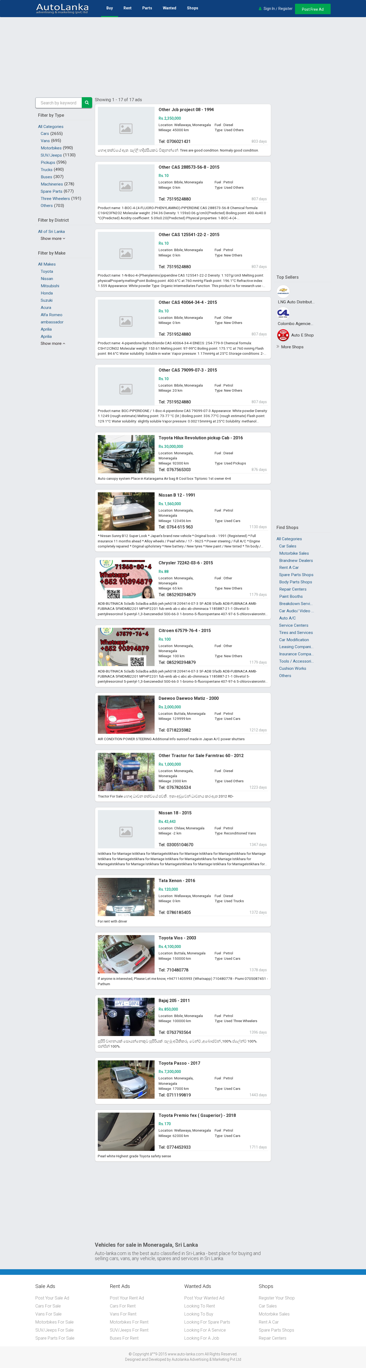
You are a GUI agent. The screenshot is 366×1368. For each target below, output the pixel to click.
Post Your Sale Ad (52, 1298)
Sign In (269, 8)
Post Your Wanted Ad (204, 1298)
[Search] (87, 102)
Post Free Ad (313, 9)
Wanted (169, 8)
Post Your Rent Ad (127, 1298)
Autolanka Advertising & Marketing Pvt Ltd (206, 1359)
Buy (109, 8)
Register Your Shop (277, 1298)
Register (285, 8)
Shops (192, 8)
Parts (147, 8)
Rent (128, 8)
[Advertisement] (183, 57)
